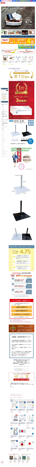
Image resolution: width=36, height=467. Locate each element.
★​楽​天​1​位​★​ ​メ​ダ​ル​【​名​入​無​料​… (24, 460)
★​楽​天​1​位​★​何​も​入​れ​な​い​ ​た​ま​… (28, 460)
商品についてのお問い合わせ (14, 397)
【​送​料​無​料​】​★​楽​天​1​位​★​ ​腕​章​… (19, 460)
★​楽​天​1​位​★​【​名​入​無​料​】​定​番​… (15, 460)
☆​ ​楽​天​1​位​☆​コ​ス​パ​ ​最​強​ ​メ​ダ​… (11, 460)
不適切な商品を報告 (20, 397)
